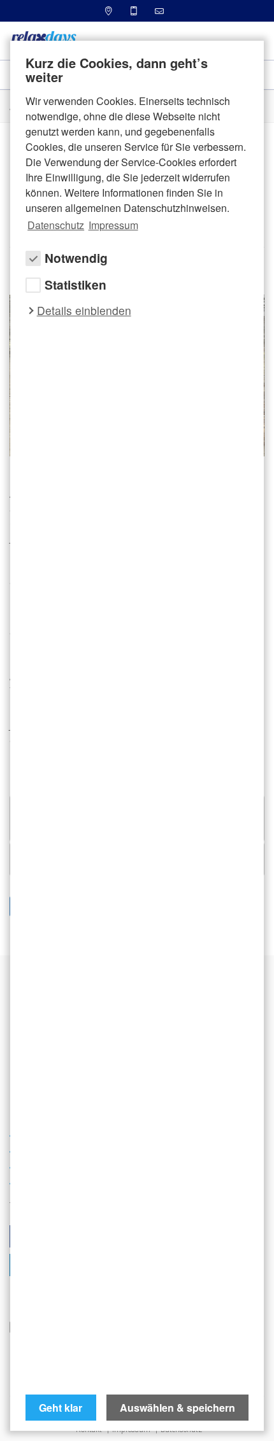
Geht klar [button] (60, 1407)
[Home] (43, 39)
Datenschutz (55, 225)
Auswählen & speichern (177, 1407)
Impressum (113, 225)
